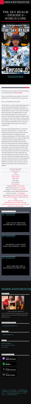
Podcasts (13, 390)
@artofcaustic (16, 189)
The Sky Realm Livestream (15, 77)
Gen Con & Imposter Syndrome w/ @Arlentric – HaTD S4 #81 (15, 224)
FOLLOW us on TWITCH (8, 204)
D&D (3, 215)
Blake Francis (15, 178)
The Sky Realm (18, 92)
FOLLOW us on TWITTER (22, 204)
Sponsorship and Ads (14, 393)
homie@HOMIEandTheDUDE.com (10, 325)
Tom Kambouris (15, 184)
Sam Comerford (15, 174)
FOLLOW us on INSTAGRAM (15, 206)
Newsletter (23, 390)
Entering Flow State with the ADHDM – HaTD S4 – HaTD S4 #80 (15, 246)
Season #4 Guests (10, 215)
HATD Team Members (6, 343)
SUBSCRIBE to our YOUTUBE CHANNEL (15, 202)
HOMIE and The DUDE (18, 186)
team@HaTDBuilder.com (7, 334)
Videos (5, 390)
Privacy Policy (5, 347)
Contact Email (12, 394)
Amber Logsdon (15, 176)
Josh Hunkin (22, 187)
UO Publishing (21, 193)
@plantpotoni (22, 189)
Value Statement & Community (8, 345)
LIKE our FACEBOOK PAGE (15, 200)
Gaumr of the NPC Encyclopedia (20, 195)
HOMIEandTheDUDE (15, 2)
